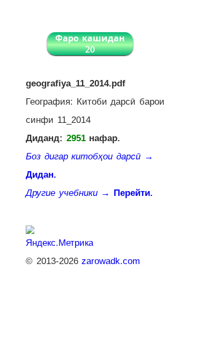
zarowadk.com (110, 261)
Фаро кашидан (90, 43)
